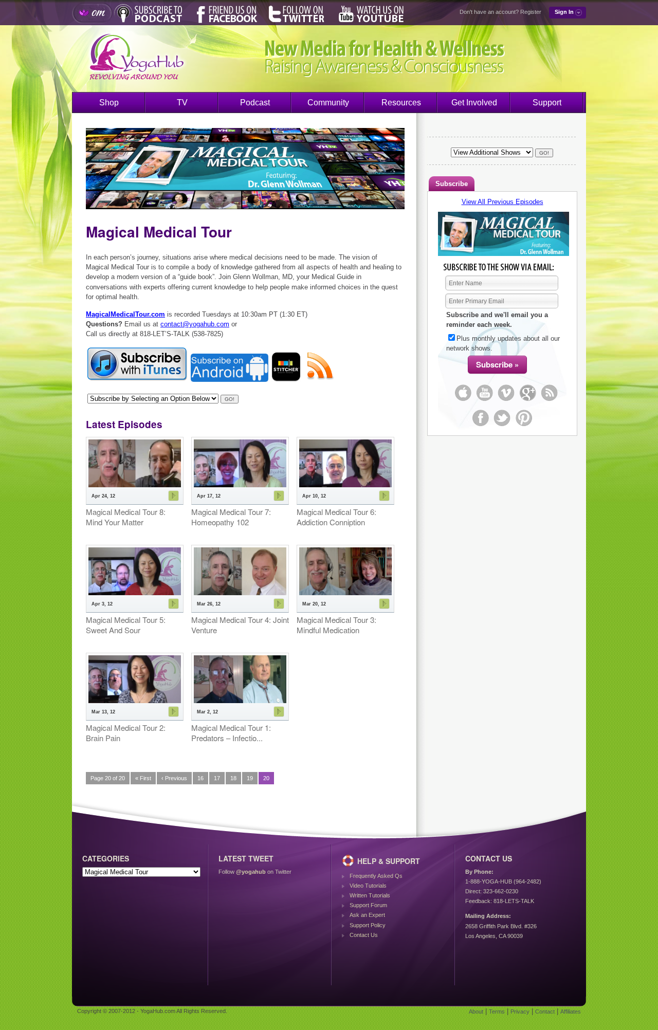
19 (250, 778)
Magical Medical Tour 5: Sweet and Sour (126, 625)
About (476, 1011)
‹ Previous (174, 778)
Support (547, 102)
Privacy (519, 1011)
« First (143, 778)
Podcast (255, 102)
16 (200, 778)
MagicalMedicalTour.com (125, 314)
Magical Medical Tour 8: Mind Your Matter (126, 517)
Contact (545, 1011)
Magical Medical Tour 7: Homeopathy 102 (231, 517)
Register (530, 12)
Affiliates (570, 1011)
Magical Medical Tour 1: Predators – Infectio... (231, 733)
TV (182, 102)
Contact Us (364, 935)
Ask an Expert (367, 915)
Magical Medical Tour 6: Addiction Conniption (336, 517)
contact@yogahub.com (194, 324)
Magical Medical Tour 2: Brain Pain (126, 733)
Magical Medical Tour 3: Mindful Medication (336, 625)
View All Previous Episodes (502, 202)
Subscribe (451, 184)
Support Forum (368, 905)
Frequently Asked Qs (376, 876)
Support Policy (368, 925)
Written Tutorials (370, 895)
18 (233, 778)
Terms (497, 1011)
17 (217, 778)
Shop (109, 102)
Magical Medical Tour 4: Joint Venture (240, 625)
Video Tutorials (368, 885)
